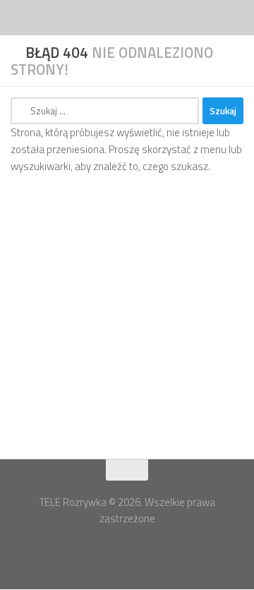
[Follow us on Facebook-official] (114, 550)
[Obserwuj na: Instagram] (140, 550)
